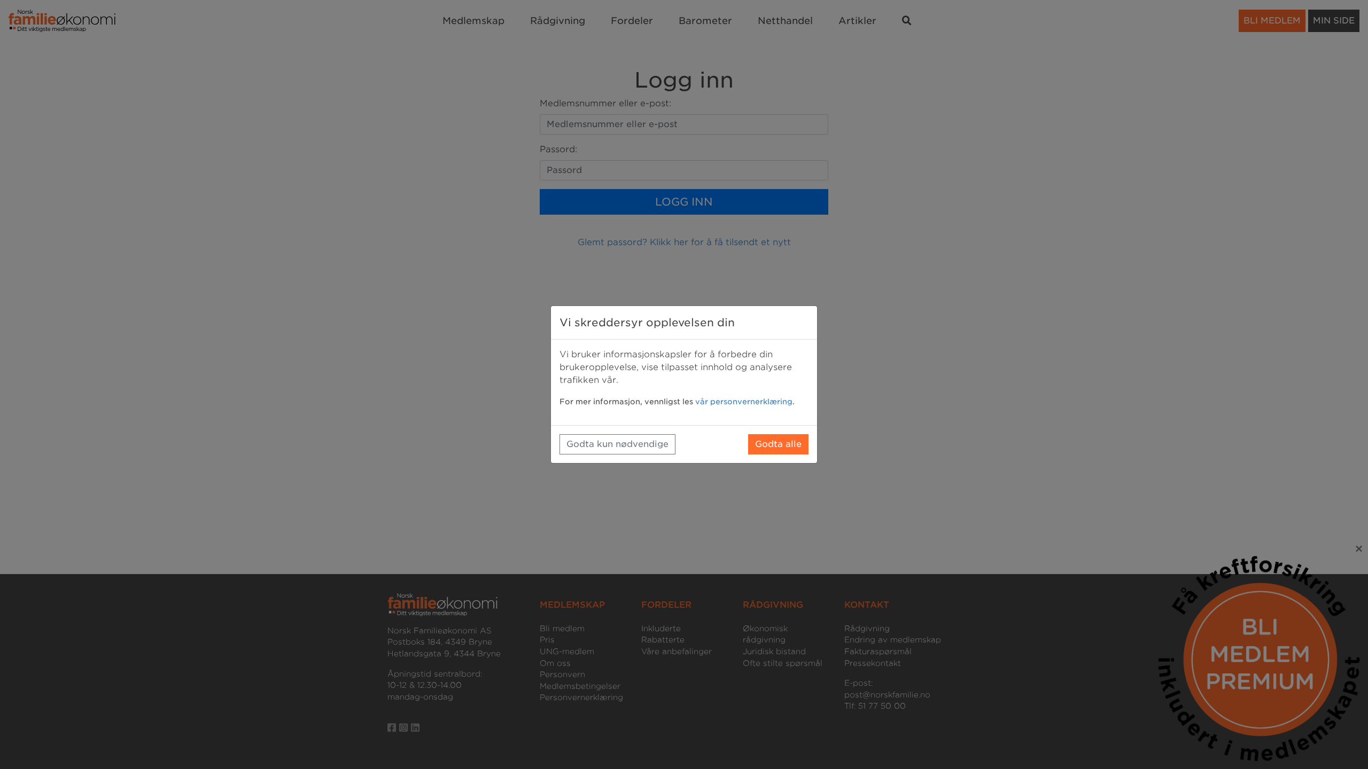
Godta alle (778, 444)
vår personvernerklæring (743, 401)
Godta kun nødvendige (617, 444)
